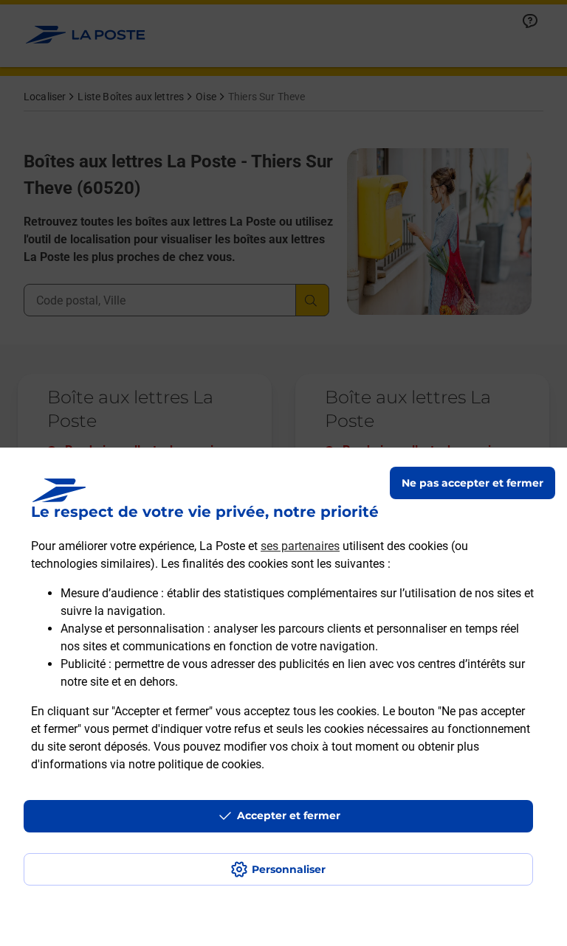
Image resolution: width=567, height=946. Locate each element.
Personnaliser (289, 869)
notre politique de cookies (194, 764)
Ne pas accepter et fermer (472, 483)
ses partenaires (300, 546)
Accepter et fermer (288, 815)
